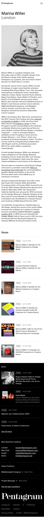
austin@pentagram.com (26, 453)
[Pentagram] (7, 3)
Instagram (5, 505)
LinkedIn (16, 505)
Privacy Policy (7, 513)
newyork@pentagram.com (27, 450)
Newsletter (5, 509)
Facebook (31, 505)
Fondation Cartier (21, 124)
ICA (6, 126)
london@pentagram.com (26, 448)
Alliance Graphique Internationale (19, 169)
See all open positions (10, 487)
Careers (16, 509)
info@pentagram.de (24, 456)
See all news (6, 431)
